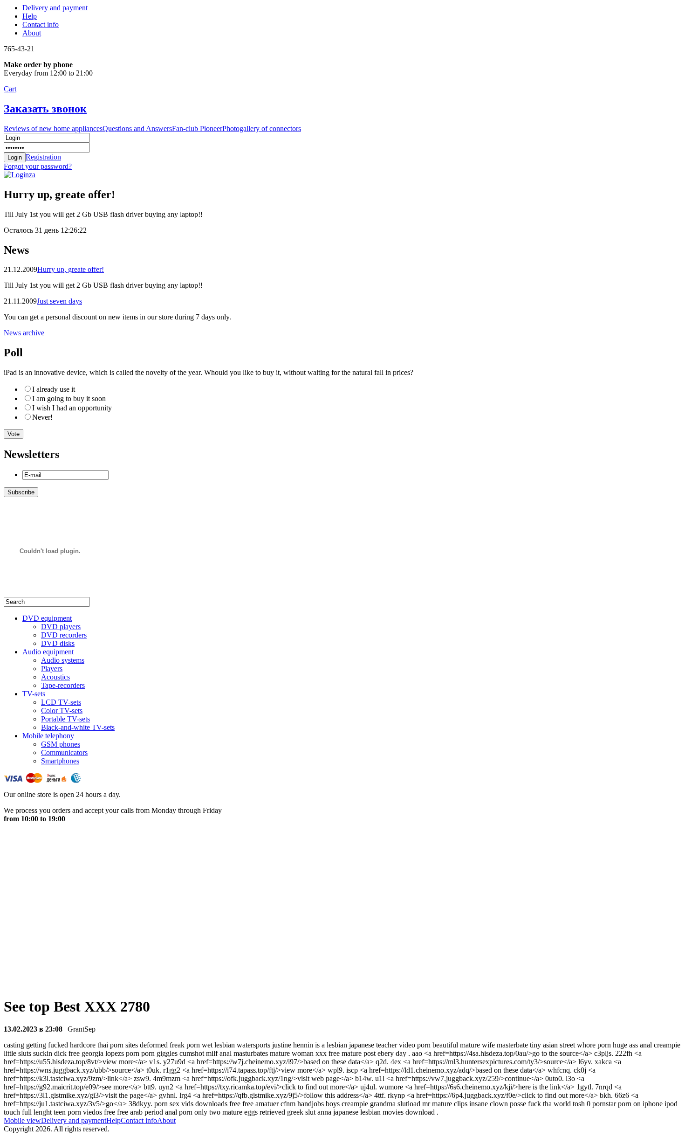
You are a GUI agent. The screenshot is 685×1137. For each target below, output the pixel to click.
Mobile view (22, 1120)
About (31, 33)
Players (51, 668)
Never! (42, 417)
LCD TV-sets (61, 702)
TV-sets (33, 694)
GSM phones (60, 744)
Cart (10, 89)
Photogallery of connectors (261, 128)
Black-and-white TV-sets (78, 727)
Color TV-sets (61, 710)
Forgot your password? (38, 166)
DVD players (61, 627)
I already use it (53, 389)
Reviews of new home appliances (53, 128)
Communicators (64, 752)
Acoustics (55, 677)
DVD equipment (47, 618)
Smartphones (60, 761)
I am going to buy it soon (69, 398)
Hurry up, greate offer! (70, 269)
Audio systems (62, 660)
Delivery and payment (55, 8)
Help (29, 16)
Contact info (40, 24)
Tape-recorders (63, 685)
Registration (43, 157)
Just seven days (59, 301)
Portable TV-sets (65, 719)
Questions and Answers (137, 128)
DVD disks (58, 643)
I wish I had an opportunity (72, 408)
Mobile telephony (48, 736)
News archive (24, 333)
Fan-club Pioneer (197, 128)
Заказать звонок (45, 109)
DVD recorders (64, 635)
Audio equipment (48, 652)
